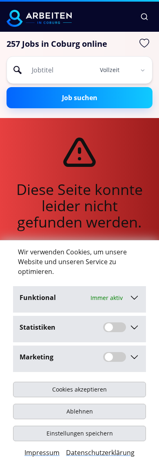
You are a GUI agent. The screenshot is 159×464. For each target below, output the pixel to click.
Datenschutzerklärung (100, 452)
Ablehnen (79, 411)
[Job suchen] (144, 17)
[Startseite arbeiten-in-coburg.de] (39, 18)
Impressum (42, 452)
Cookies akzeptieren (79, 389)
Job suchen (79, 97)
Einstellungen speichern (79, 433)
